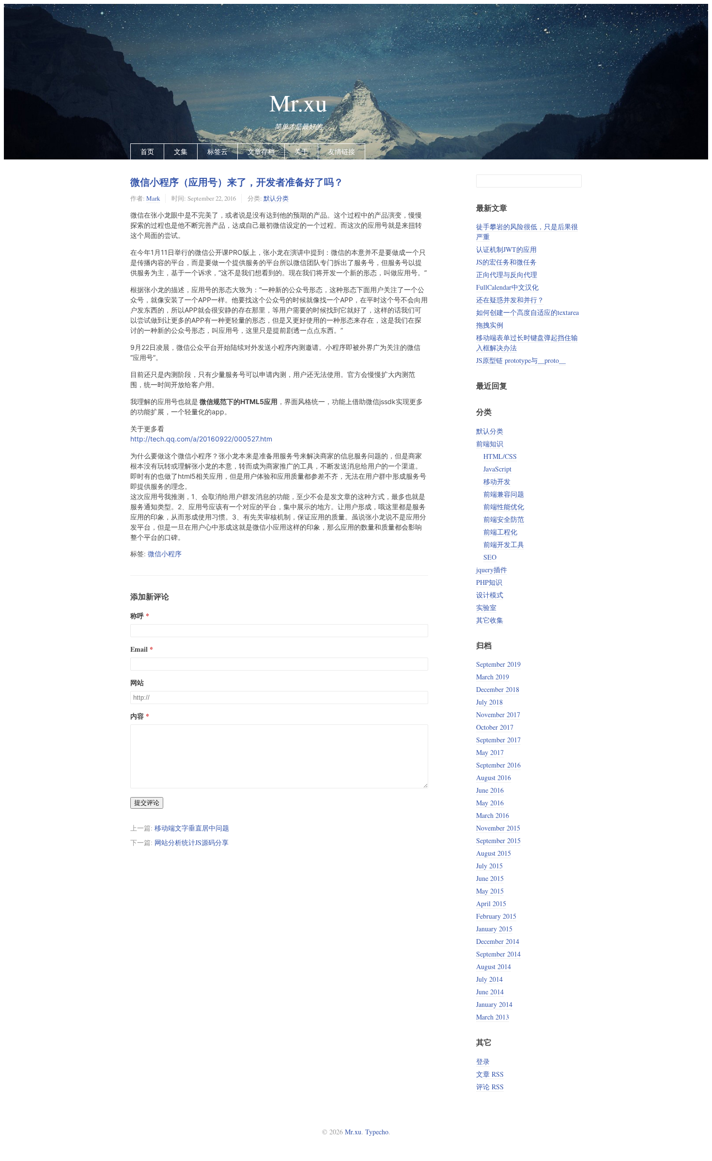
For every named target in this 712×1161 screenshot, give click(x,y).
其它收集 (489, 620)
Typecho (376, 1131)
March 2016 (492, 815)
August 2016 (493, 777)
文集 (180, 151)
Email (139, 649)
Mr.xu (298, 102)
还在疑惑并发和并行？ (510, 299)
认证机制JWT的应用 (506, 249)
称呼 (137, 616)
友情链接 (341, 151)
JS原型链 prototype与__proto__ (521, 360)
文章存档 (261, 151)
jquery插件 (491, 569)
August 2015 (493, 853)
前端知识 (489, 443)
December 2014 (497, 941)
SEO (489, 557)
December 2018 (497, 689)
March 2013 (492, 1016)
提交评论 (146, 802)
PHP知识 (489, 582)
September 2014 (498, 953)
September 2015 (498, 840)
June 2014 (490, 991)
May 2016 (490, 802)
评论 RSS (490, 1086)
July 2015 (489, 865)
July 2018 (489, 701)
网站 (137, 682)
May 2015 (490, 890)
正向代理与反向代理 (506, 274)
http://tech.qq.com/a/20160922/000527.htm (201, 439)
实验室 (486, 607)
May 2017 (490, 752)
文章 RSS (490, 1074)
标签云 (217, 151)
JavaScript (497, 468)
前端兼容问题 (503, 494)
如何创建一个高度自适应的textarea (527, 312)
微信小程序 (165, 553)
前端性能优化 (503, 506)
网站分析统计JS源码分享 (192, 842)
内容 (137, 716)
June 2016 (490, 790)
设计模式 (489, 594)
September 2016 (498, 764)
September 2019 (498, 664)
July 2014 (489, 979)
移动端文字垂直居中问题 (192, 827)
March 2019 (492, 676)
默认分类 (276, 198)
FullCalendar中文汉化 (507, 287)
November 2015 (498, 827)
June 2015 (490, 878)
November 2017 (498, 714)
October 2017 (494, 727)
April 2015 (491, 903)
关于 (301, 151)
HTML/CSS (500, 456)
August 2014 (493, 966)
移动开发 (497, 481)
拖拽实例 (489, 324)
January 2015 (494, 928)
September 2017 (498, 739)
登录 (483, 1061)
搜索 (574, 181)
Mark (153, 198)
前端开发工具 (503, 544)
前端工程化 (500, 531)
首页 (147, 151)
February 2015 (496, 916)
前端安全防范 (503, 519)
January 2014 (494, 1004)
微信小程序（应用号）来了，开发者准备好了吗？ (236, 181)
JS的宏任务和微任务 (506, 262)
